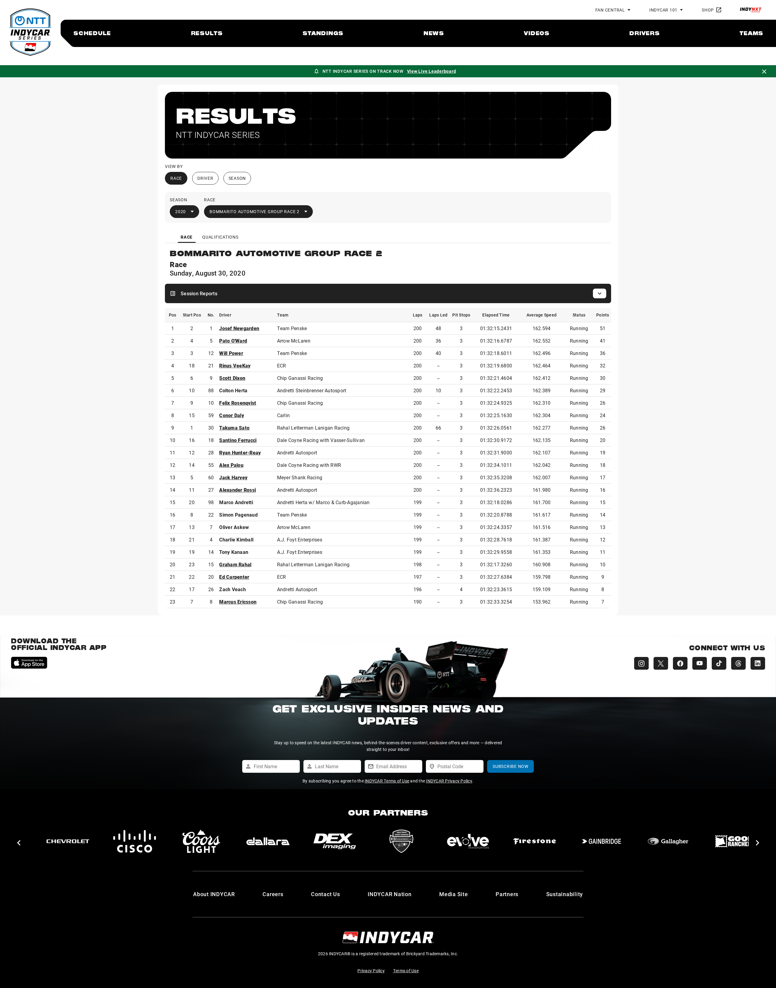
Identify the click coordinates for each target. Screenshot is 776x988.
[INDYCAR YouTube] (699, 663)
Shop (708, 10)
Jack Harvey (233, 477)
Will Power (231, 353)
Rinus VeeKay (234, 365)
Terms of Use (406, 970)
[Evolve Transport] (468, 841)
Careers (273, 894)
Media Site (453, 894)
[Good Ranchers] (734, 841)
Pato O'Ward (233, 340)
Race (176, 178)
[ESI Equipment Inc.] (401, 841)
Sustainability (564, 894)
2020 (180, 211)
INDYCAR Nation (390, 894)
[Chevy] (68, 841)
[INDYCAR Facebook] (680, 663)
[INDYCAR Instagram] (641, 663)
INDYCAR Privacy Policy (449, 781)
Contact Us (325, 894)
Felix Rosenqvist (237, 403)
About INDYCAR (214, 894)
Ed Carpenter (234, 577)
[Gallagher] (668, 841)
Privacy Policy (371, 970)
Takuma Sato (234, 427)
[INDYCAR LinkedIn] (758, 663)
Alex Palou (231, 465)
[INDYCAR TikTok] (719, 663)
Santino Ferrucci (237, 440)
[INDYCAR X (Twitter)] (661, 663)
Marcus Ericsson (237, 601)
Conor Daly (231, 415)
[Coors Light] (201, 841)
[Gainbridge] (601, 841)
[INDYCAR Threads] (738, 663)
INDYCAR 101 (663, 10)
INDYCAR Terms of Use (387, 781)
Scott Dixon (232, 378)
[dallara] (268, 841)
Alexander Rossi (237, 490)
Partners (507, 894)
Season (237, 178)
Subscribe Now (510, 766)
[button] (19, 842)
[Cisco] (134, 841)
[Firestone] (534, 841)
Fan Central (610, 10)
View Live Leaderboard (431, 71)
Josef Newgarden (239, 328)
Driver (205, 178)
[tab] (187, 237)
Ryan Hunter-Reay (240, 452)
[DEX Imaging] (334, 841)
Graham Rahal (235, 564)
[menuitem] (92, 33)
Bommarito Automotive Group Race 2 (254, 211)
